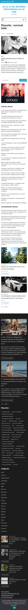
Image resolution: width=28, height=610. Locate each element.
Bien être (3, 489)
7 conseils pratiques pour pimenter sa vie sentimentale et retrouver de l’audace (13, 381)
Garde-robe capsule (17, 434)
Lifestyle (4, 264)
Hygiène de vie (14, 439)
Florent (3, 62)
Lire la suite (5, 546)
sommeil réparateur (6, 455)
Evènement (4, 497)
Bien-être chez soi (6, 423)
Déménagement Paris (7, 595)
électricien (15, 464)
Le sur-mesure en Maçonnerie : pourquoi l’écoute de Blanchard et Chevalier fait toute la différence (14, 112)
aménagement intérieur (7, 416)
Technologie (4, 525)
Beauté (3, 483)
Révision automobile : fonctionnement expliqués (13, 203)
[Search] (25, 20)
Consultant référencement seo (10, 593)
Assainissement (5, 478)
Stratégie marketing (6, 457)
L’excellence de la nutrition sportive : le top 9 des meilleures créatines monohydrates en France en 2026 (13, 149)
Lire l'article (5, 273)
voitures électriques (6, 464)
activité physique (6, 411)
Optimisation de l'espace (7, 448)
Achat (2, 472)
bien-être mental (6, 425)
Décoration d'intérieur (18, 427)
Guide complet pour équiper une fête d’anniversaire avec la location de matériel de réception (13, 164)
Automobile (4, 294)
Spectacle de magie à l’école (8, 210)
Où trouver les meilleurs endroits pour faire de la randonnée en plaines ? (14, 243)
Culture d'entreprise (6, 427)
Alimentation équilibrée (7, 414)
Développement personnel (8, 432)
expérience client (6, 434)
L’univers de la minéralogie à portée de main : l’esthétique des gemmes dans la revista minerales (13, 179)
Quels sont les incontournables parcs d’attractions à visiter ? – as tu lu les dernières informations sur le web (13, 232)
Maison (3, 514)
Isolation (3, 509)
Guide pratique (5, 439)
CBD (13, 425)
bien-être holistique (17, 423)
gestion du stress (6, 437)
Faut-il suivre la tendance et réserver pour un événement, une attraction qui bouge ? (13, 212)
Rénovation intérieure (17, 450)
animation (18, 418)
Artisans (3, 475)
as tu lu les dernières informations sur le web (14, 9)
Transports (4, 531)
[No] (26, 604)
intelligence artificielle (7, 443)
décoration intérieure (7, 430)
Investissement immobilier (8, 446)
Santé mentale (10, 453)
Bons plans (4, 492)
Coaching (3, 495)
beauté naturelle (13, 421)
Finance (3, 500)
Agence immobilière (16, 411)
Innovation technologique (8, 441)
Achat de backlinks (6, 597)
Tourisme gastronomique (19, 457)
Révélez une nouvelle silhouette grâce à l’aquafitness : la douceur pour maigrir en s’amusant (12, 189)
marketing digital (20, 446)
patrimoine (18, 448)
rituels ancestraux (6, 450)
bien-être (21, 421)
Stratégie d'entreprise (18, 455)
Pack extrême (5, 591)
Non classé (4, 523)
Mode (2, 520)
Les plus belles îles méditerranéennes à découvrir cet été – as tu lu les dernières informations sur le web (11, 239)
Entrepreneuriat (20, 432)
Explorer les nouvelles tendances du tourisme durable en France (16, 568)
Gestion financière (16, 437)
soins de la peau (20, 453)
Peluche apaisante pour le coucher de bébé (12, 59)
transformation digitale (7, 459)
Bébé (2, 56)
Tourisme (3, 528)
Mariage (3, 517)
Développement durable (20, 430)
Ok (14, 607)
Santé (3, 453)
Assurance (4, 421)
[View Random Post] (23, 20)
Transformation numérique (8, 462)
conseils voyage (20, 425)
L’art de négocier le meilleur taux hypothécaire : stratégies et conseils (18, 539)
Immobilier (4, 503)
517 (6, 306)
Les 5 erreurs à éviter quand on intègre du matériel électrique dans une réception (14, 218)
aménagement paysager (8, 418)
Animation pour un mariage (8, 216)
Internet (3, 506)
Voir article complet (7, 358)
